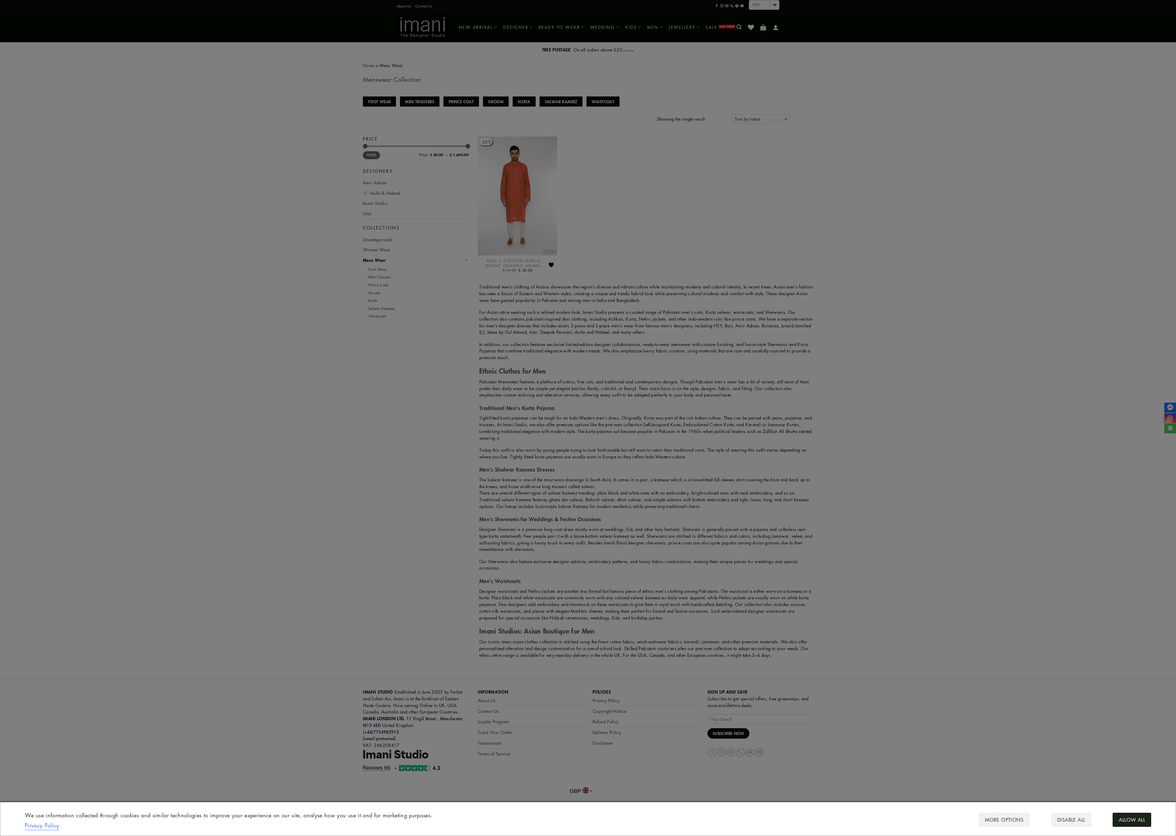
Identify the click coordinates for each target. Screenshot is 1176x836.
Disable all (1071, 819)
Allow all (1132, 819)
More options (1004, 819)
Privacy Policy (42, 825)
